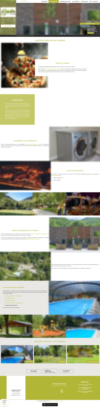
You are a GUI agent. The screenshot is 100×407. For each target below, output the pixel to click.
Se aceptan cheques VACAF (11, 305)
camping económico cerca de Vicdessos (18, 105)
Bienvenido (45, 1)
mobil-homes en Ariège (86, 174)
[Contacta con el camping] (19, 1)
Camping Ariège (19, 35)
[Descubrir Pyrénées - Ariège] (62, 391)
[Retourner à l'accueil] (8, 12)
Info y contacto (93, 1)
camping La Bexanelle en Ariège (46, 66)
